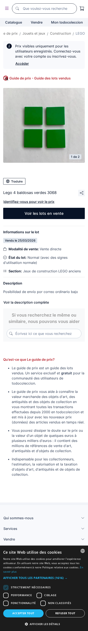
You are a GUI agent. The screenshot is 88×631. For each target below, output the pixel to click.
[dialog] (44, 588)
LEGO (80, 33)
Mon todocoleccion (67, 22)
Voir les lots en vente (44, 213)
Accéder (22, 63)
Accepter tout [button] (23, 613)
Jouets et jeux (33, 33)
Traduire (17, 181)
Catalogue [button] (13, 22)
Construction (60, 33)
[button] (44, 578)
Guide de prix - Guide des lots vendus (40, 78)
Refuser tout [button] (65, 613)
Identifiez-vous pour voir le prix (28, 201)
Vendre (37, 22)
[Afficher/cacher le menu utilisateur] (6, 8)
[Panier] (82, 8)
